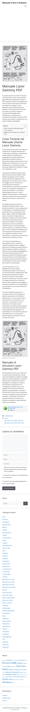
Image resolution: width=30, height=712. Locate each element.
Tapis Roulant (6, 621)
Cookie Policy (6, 698)
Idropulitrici (5, 561)
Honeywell (15, 672)
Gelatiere (5, 558)
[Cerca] (25, 503)
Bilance (4, 527)
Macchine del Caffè (8, 582)
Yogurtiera (5, 647)
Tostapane (5, 634)
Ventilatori (5, 644)
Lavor (6, 418)
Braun (26, 660)
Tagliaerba (5, 618)
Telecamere (6, 624)
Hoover (21, 672)
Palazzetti (4, 676)
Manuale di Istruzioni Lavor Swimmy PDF (14, 133)
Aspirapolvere (8, 416)
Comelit (24, 663)
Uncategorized (6, 637)
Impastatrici (5, 566)
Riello (12, 676)
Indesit (14, 674)
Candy (19, 663)
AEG (3, 660)
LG (26, 674)
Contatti (4, 695)
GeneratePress (15, 709)
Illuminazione (6, 564)
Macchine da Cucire (8, 579)
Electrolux (21, 666)
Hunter (25, 672)
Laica (22, 674)
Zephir (13, 682)
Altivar (9, 660)
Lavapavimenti (6, 569)
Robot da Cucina (7, 600)
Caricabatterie (6, 532)
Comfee (4, 666)
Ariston (13, 660)
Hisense (8, 672)
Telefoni (4, 629)
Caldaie (4, 530)
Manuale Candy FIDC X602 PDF (14, 423)
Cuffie (4, 540)
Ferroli (20, 669)
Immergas (8, 674)
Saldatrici (5, 605)
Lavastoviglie (6, 574)
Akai (5, 660)
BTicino (6, 663)
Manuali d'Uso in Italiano (14, 2)
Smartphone (6, 613)
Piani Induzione (7, 592)
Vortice (17, 679)
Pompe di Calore (7, 595)
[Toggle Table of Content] (24, 126)
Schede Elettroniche (8, 611)
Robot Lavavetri (7, 603)
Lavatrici (5, 577)
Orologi (4, 590)
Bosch (23, 660)
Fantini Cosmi (13, 670)
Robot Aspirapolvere (8, 597)
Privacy (4, 700)
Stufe (4, 616)
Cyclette (4, 543)
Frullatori (5, 556)
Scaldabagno (6, 608)
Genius (3, 672)
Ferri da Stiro (6, 548)
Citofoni (4, 535)
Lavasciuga (5, 571)
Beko (19, 660)
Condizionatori (6, 538)
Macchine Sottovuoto (8, 587)
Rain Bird (9, 676)
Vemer (10, 679)
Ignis (3, 674)
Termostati (5, 631)
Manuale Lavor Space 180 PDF (13, 420)
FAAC (5, 669)
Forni (3, 551)
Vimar (14, 679)
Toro (26, 676)
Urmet (5, 679)
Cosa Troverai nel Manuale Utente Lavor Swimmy (13, 129)
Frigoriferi (5, 553)
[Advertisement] (15, 26)
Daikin (9, 666)
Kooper (18, 674)
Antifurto (5, 519)
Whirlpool (6, 682)
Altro (3, 517)
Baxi (16, 660)
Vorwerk (21, 679)
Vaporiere (5, 642)
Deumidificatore (7, 545)
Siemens (23, 676)
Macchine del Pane (8, 584)
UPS (3, 639)
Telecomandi (6, 626)
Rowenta (17, 677)
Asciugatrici (5, 522)
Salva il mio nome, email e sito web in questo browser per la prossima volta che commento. (15, 469)
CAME (13, 663)
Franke (24, 669)
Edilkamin (14, 666)
